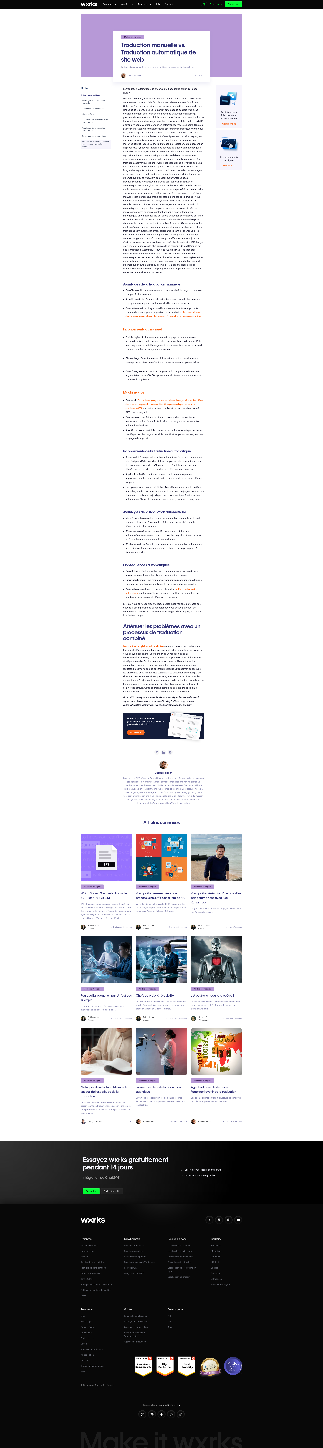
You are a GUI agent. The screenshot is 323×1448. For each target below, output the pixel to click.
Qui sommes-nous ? (90, 1245)
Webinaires (229, 165)
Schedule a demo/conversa (125, 1192)
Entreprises (216, 1279)
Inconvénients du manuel (92, 109)
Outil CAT (85, 1360)
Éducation (215, 1273)
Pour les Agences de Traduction (139, 1262)
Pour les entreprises (133, 1251)
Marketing (216, 1251)
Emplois (84, 1257)
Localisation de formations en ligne (182, 1270)
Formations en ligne (220, 1284)
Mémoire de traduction (92, 1349)
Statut (170, 1327)
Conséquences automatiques (94, 136)
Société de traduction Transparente (134, 1334)
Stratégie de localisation (135, 1321)
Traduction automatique (92, 1366)
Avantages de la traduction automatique (93, 129)
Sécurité (85, 1344)
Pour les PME (130, 1268)
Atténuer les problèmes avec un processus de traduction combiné (95, 144)
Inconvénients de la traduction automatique (95, 121)
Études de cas (87, 1338)
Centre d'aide (87, 1327)
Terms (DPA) (87, 1279)
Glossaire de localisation (179, 1262)
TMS (83, 1371)
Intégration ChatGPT (134, 1273)
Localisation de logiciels (135, 1316)
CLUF (83, 1295)
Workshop (86, 1321)
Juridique (215, 1257)
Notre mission (87, 1251)
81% (140, 408)
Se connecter (216, 4)
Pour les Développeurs (135, 1257)
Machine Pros (88, 114)
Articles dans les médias (92, 1262)
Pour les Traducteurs (134, 1245)
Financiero (216, 1245)
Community (86, 1332)
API (169, 1316)
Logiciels (215, 1268)
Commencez (229, 123)
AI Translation (87, 1355)
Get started (91, 1191)
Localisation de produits (179, 1277)
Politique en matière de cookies (96, 1290)
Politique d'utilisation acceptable (96, 1284)
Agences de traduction (135, 1342)
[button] (109, 4)
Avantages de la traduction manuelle (93, 101)
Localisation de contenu (179, 1245)
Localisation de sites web (180, 1251)
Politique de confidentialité (93, 1268)
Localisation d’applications (180, 1257)
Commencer (233, 4)
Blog (83, 1316)
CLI (169, 1321)
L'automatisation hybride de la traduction (143, 646)
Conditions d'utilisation (91, 1273)
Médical (215, 1262)
